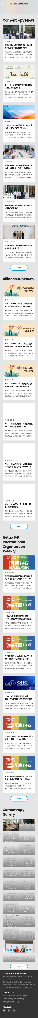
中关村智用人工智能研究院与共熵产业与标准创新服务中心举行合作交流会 (18, 166)
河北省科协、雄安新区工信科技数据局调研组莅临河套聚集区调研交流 (18, 46)
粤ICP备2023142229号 (11, 1002)
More (19, 966)
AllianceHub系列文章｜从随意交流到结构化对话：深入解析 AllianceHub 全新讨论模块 (19, 465)
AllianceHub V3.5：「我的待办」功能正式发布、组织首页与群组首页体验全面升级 (18, 385)
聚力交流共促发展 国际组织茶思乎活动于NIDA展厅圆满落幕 (19, 86)
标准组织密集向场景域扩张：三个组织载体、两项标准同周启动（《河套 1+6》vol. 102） (18, 778)
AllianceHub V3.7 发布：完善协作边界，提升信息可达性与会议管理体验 (18, 305)
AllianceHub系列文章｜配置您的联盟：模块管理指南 (18, 505)
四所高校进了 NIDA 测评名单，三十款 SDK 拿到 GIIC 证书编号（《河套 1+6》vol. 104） (18, 657)
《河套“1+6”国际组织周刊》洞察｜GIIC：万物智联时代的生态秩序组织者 (18, 697)
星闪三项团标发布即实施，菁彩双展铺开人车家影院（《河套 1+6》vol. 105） (19, 577)
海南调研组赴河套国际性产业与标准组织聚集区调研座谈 (18, 206)
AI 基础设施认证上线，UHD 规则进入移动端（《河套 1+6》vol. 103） (19, 737)
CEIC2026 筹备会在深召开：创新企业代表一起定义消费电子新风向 (18, 126)
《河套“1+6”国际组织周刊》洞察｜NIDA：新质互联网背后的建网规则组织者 (19, 617)
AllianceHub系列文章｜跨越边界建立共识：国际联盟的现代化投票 (19, 425)
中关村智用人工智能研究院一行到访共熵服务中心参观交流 (18, 246)
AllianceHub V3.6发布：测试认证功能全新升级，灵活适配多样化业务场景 (18, 345)
